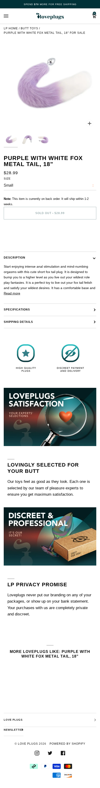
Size (7, 178)
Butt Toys (29, 28)
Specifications (17, 309)
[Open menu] (11, 16)
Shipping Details (18, 322)
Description (14, 257)
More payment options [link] (20, 241)
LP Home (11, 28)
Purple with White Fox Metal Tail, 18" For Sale (44, 32)
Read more (12, 293)
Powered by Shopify (67, 743)
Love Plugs (28, 743)
